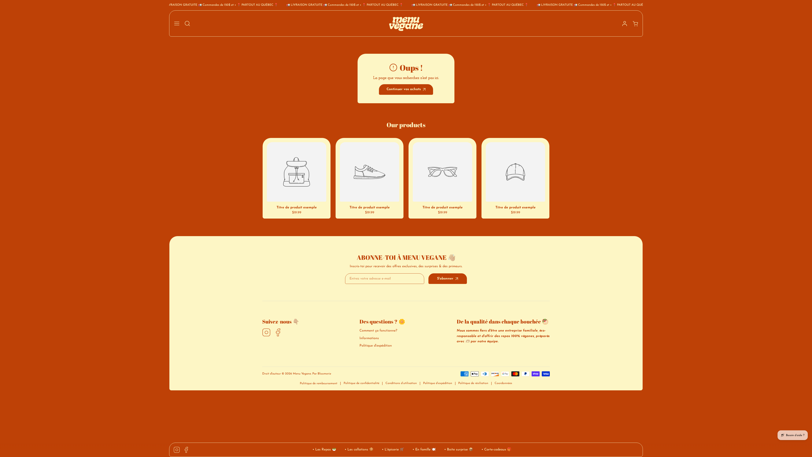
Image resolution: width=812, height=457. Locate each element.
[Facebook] (278, 332)
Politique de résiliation (473, 383)
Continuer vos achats (404, 89)
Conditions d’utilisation (401, 383)
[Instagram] (266, 332)
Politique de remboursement (318, 383)
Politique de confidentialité (361, 383)
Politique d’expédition (437, 383)
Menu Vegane (302, 373)
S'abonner (445, 278)
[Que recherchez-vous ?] (187, 23)
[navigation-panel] (177, 23)
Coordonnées (503, 383)
